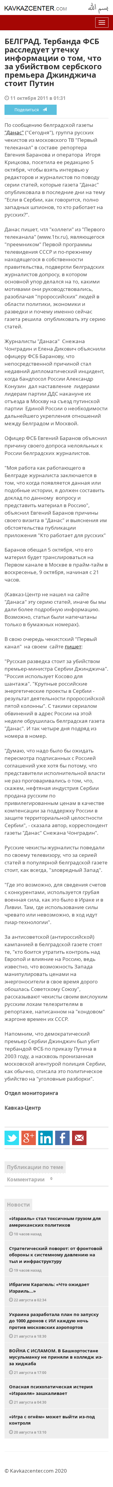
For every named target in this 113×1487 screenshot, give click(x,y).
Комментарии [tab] (29, 1179)
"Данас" (14, 132)
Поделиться (28, 109)
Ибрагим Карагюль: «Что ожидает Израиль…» (49, 1291)
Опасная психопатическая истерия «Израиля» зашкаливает (51, 1394)
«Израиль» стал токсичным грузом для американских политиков (55, 1225)
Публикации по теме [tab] (35, 1167)
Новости (18, 1204)
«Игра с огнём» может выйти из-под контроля (52, 1424)
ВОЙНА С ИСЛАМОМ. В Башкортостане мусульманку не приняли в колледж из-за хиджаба (56, 1361)
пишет (73, 646)
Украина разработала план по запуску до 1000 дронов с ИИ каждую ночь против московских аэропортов (54, 1325)
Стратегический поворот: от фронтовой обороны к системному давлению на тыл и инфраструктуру (55, 1259)
